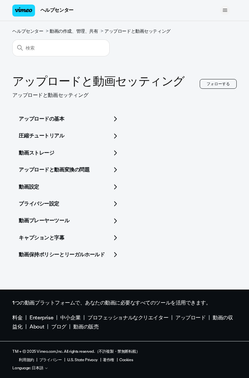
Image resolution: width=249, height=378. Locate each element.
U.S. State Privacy (82, 360)
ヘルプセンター (57, 10)
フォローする (218, 84)
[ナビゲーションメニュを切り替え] (225, 10)
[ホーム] (23, 11)
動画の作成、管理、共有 (74, 31)
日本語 (38, 368)
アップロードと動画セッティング (137, 31)
